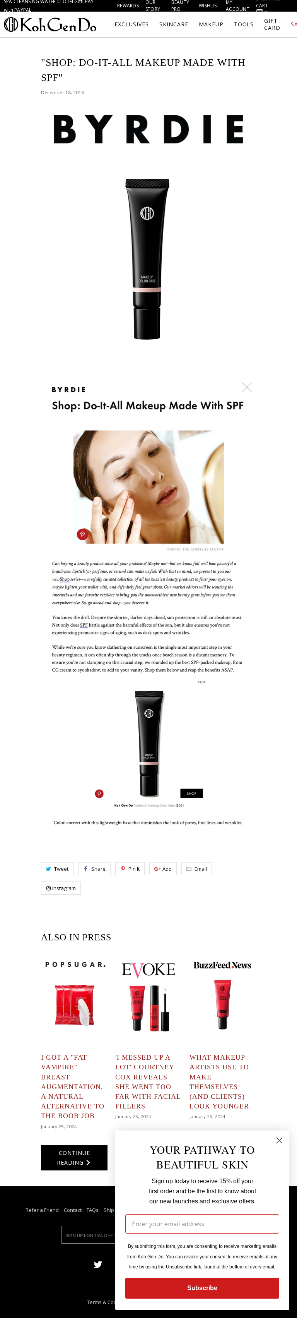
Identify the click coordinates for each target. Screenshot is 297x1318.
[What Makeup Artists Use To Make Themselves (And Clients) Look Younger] (222, 998)
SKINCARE (173, 24)
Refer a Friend (42, 1209)
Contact (73, 1209)
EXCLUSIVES (131, 24)
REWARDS (128, 5)
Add (167, 868)
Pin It (134, 868)
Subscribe (202, 1288)
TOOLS (244, 24)
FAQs (93, 1209)
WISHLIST (209, 5)
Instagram (64, 888)
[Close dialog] (279, 1140)
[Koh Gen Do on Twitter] (98, 1264)
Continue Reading (73, 1157)
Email (201, 868)
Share (98, 868)
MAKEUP (211, 24)
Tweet (61, 868)
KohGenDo (50, 24)
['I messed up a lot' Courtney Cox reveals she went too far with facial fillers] (148, 998)
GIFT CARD (272, 24)
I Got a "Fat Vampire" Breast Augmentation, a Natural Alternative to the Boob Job (72, 1086)
